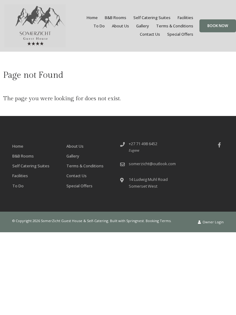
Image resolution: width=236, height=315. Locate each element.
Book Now (217, 25)
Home (92, 17)
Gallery (142, 26)
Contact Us (150, 34)
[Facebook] (219, 145)
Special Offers (180, 34)
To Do (99, 26)
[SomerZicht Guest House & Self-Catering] (35, 25)
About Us (120, 26)
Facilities (185, 17)
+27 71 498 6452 (143, 143)
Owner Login (213, 222)
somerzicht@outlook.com (152, 163)
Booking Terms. (158, 220)
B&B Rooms (115, 17)
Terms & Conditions (174, 26)
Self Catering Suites (152, 17)
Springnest (135, 220)
